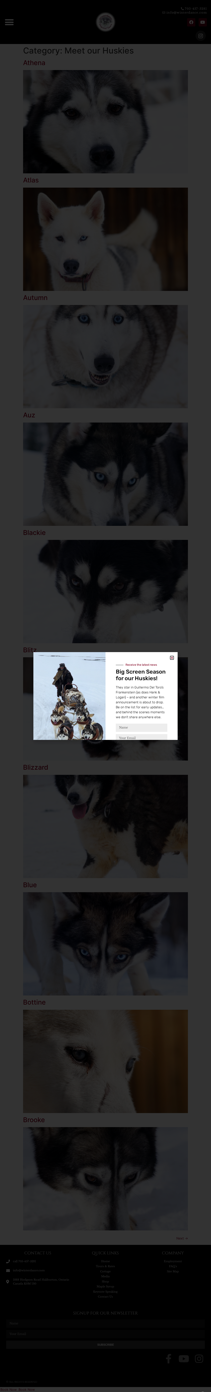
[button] (171, 657)
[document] (105, 696)
